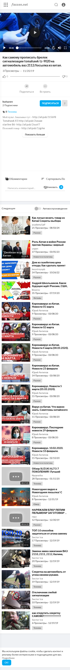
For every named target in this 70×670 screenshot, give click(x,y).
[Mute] (59, 48)
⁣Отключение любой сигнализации (44, 594)
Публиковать (51, 187)
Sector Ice (37, 537)
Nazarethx (37, 475)
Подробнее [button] (8, 657)
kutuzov (8, 101)
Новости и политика (42, 257)
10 (53, 48)
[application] (35, 32)
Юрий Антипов (40, 310)
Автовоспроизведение (55, 208)
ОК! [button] (7, 662)
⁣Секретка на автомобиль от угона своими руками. (49, 573)
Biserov (36, 289)
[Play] (4, 48)
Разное (37, 233)
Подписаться (50, 103)
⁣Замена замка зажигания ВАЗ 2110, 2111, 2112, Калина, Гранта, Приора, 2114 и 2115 (50, 554)
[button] (63, 4)
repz (34, 516)
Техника (12, 111)
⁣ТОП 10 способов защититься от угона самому (49, 532)
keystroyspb (38, 269)
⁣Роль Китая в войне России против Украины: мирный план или (49, 244)
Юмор (36, 504)
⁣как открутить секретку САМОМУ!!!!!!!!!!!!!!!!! (46, 614)
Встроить (45, 91)
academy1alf (38, 224)
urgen (35, 248)
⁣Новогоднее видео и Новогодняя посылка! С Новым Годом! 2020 (47, 492)
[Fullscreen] (65, 48)
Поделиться (27, 91)
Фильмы (37, 298)
